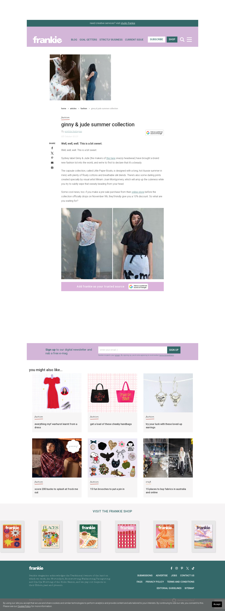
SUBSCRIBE (156, 39)
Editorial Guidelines (169, 588)
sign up (173, 349)
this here (110, 158)
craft (148, 482)
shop (172, 39)
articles (73, 108)
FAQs (139, 581)
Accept (217, 604)
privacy (117, 355)
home (63, 108)
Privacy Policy (155, 581)
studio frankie (128, 23)
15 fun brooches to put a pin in (107, 489)
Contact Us (187, 575)
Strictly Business (111, 39)
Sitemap (189, 588)
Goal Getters (88, 39)
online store (138, 192)
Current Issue (134, 39)
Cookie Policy (24, 606)
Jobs (174, 575)
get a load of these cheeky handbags (111, 424)
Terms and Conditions (180, 581)
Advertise (162, 575)
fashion (84, 108)
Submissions (144, 575)
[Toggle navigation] (189, 39)
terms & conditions (166, 355)
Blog (74, 39)
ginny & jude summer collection (104, 108)
